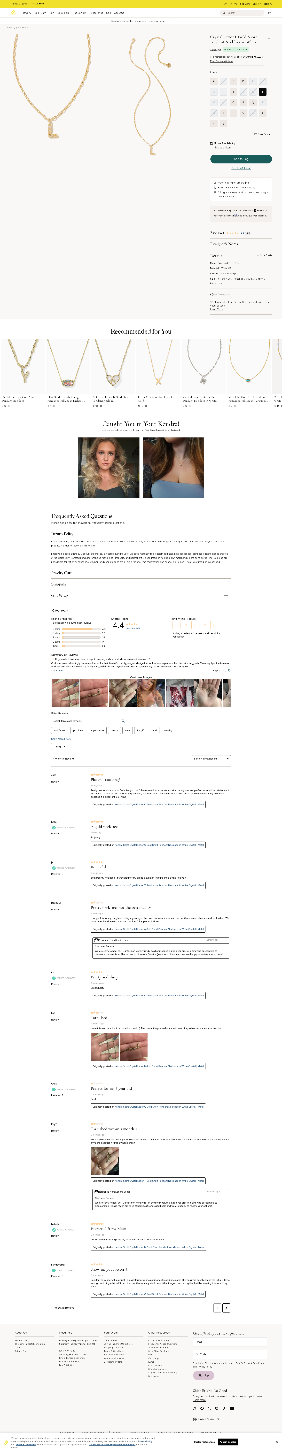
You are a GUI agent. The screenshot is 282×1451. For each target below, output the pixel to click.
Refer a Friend (22, 1351)
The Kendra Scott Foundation (30, 1344)
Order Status (110, 1340)
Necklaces (23, 27)
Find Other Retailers (69, 1361)
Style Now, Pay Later (159, 1351)
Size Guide (264, 134)
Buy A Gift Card (67, 1365)
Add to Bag (241, 159)
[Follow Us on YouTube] (232, 1409)
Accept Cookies (228, 1442)
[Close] (276, 1441)
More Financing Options (221, 61)
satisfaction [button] (60, 730)
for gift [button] (140, 730)
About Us (119, 12)
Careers (19, 1347)
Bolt (150, 1354)
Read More (216, 283)
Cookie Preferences (139, 1432)
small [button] (154, 730)
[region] (141, 1442)
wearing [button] (168, 730)
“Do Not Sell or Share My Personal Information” (112, 1444)
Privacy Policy (205, 1366)
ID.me (151, 1361)
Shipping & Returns (113, 1347)
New (51, 12)
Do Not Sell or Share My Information (175, 1432)
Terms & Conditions (114, 1351)
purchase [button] (78, 730)
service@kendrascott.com (72, 1354)
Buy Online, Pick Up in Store (118, 1344)
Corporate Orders (113, 1361)
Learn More (216, 309)
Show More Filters (61, 738)
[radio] (214, 81)
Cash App (153, 1358)
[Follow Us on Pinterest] (216, 1409)
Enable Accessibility (262, 4)
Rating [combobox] (57, 746)
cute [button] (127, 730)
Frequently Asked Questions (162, 1344)
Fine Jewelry (79, 12)
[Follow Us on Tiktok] (224, 1409)
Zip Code (201, 1354)
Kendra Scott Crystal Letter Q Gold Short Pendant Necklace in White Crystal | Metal (159, 1106)
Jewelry (27, 12)
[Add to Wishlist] (269, 39)
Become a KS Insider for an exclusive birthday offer (138, 21)
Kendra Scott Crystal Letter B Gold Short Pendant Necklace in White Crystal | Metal (159, 1066)
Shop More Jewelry (158, 1369)
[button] (176, 625)
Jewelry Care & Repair (160, 1347)
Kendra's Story (22, 1340)
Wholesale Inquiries (114, 1358)
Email (199, 1342)
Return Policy (248, 187)
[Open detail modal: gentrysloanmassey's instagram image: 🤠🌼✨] (173, 468)
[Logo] (14, 12)
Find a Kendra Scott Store (72, 1358)
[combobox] (214, 758)
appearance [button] (97, 730)
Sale (108, 12)
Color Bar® (40, 12)
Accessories (96, 12)
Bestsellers (63, 12)
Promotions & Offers (158, 1340)
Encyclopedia (155, 1365)
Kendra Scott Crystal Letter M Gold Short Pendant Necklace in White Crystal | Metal (159, 1247)
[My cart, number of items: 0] (269, 13)
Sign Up (203, 1375)
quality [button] (114, 730)
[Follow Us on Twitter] (209, 1409)
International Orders (114, 1354)
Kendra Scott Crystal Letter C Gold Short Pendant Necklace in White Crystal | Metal (159, 804)
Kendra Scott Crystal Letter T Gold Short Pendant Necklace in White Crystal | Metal (159, 885)
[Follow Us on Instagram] (194, 1409)
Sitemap (117, 1432)
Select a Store (223, 147)
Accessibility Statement (94, 1432)
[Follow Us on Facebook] (202, 1409)
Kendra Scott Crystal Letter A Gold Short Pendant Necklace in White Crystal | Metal (159, 929)
